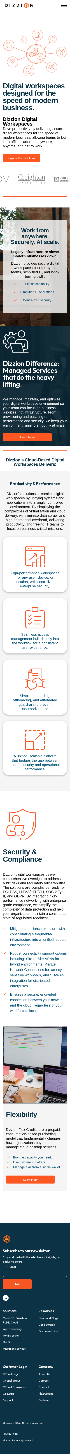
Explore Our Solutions (21, 158)
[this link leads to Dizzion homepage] (18, 5)
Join (17, 1284)
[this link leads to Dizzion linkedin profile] (6, 1298)
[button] (64, 5)
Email (11, 1266)
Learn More (27, 437)
